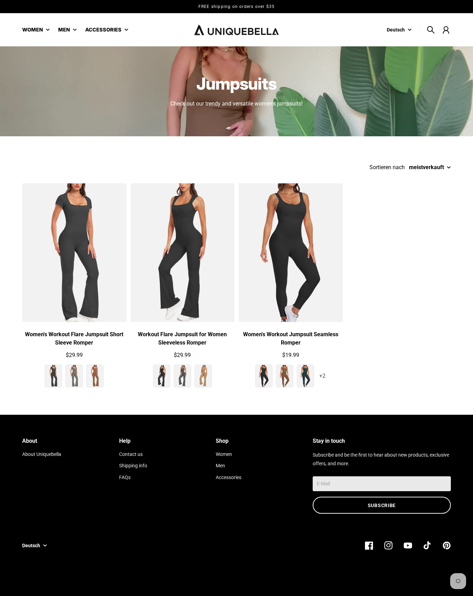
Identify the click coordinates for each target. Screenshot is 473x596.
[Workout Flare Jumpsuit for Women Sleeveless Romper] (183, 252)
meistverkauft (426, 167)
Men (220, 466)
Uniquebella (393, 581)
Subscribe (382, 505)
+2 (322, 376)
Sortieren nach (387, 167)
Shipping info (133, 466)
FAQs (125, 477)
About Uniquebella (41, 454)
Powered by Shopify (429, 581)
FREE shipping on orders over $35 (236, 6)
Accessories (228, 477)
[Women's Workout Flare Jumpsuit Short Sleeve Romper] (74, 252)
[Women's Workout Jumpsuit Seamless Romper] (291, 252)
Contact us (131, 454)
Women (224, 454)
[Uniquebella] (236, 30)
